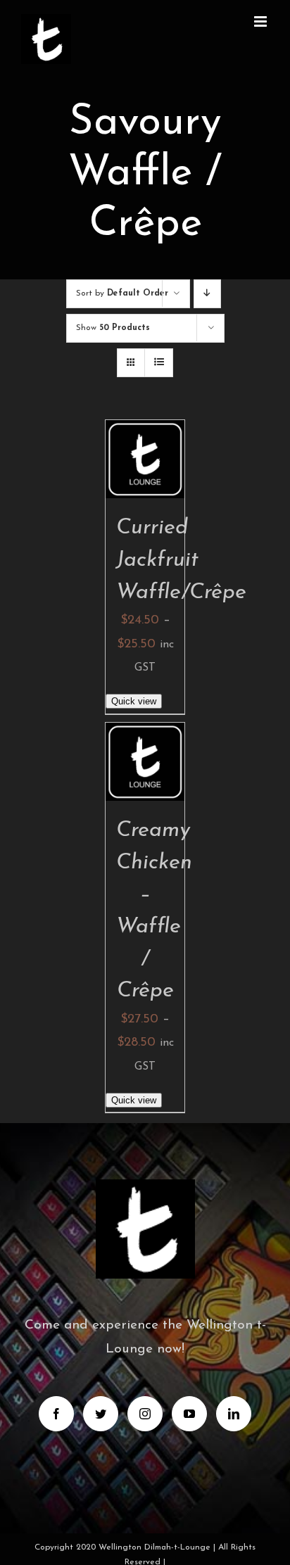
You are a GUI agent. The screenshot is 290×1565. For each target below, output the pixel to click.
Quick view (133, 701)
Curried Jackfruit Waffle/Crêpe (181, 560)
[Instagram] (145, 1413)
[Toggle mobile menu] (261, 21)
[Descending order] (207, 293)
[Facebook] (56, 1413)
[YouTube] (189, 1413)
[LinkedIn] (233, 1413)
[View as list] (158, 362)
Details (152, 476)
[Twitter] (100, 1413)
